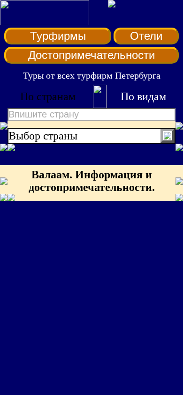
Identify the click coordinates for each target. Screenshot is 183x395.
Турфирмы (58, 35)
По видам (143, 96)
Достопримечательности (91, 55)
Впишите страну (43, 114)
